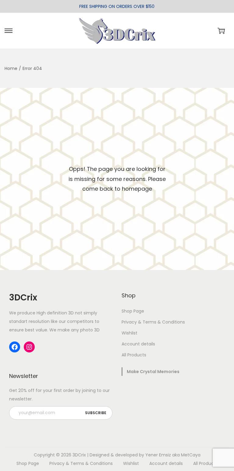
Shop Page (133, 311)
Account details (138, 344)
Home (11, 68)
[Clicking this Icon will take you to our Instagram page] (29, 346)
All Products (134, 355)
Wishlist (129, 333)
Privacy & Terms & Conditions (153, 322)
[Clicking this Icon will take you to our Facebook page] (14, 346)
